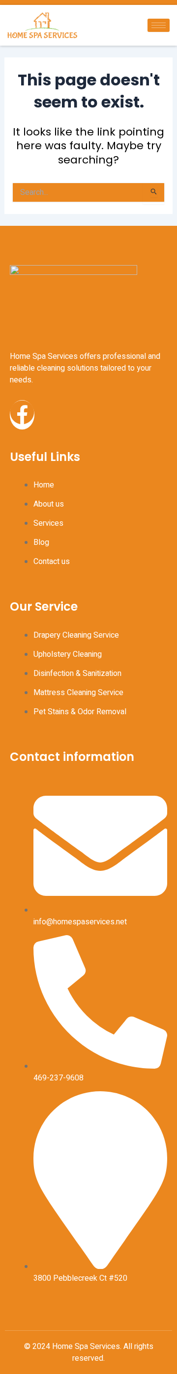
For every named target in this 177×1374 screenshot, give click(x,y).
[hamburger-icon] (159, 25)
